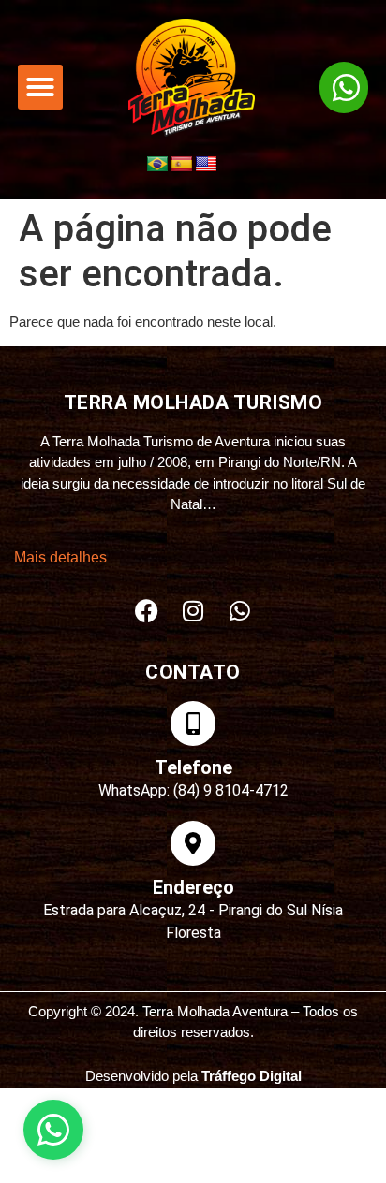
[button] (40, 87)
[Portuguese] (157, 164)
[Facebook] (146, 611)
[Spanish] (182, 164)
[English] (206, 164)
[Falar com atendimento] (53, 1130)
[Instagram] (193, 611)
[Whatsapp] (239, 611)
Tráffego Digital (251, 1076)
